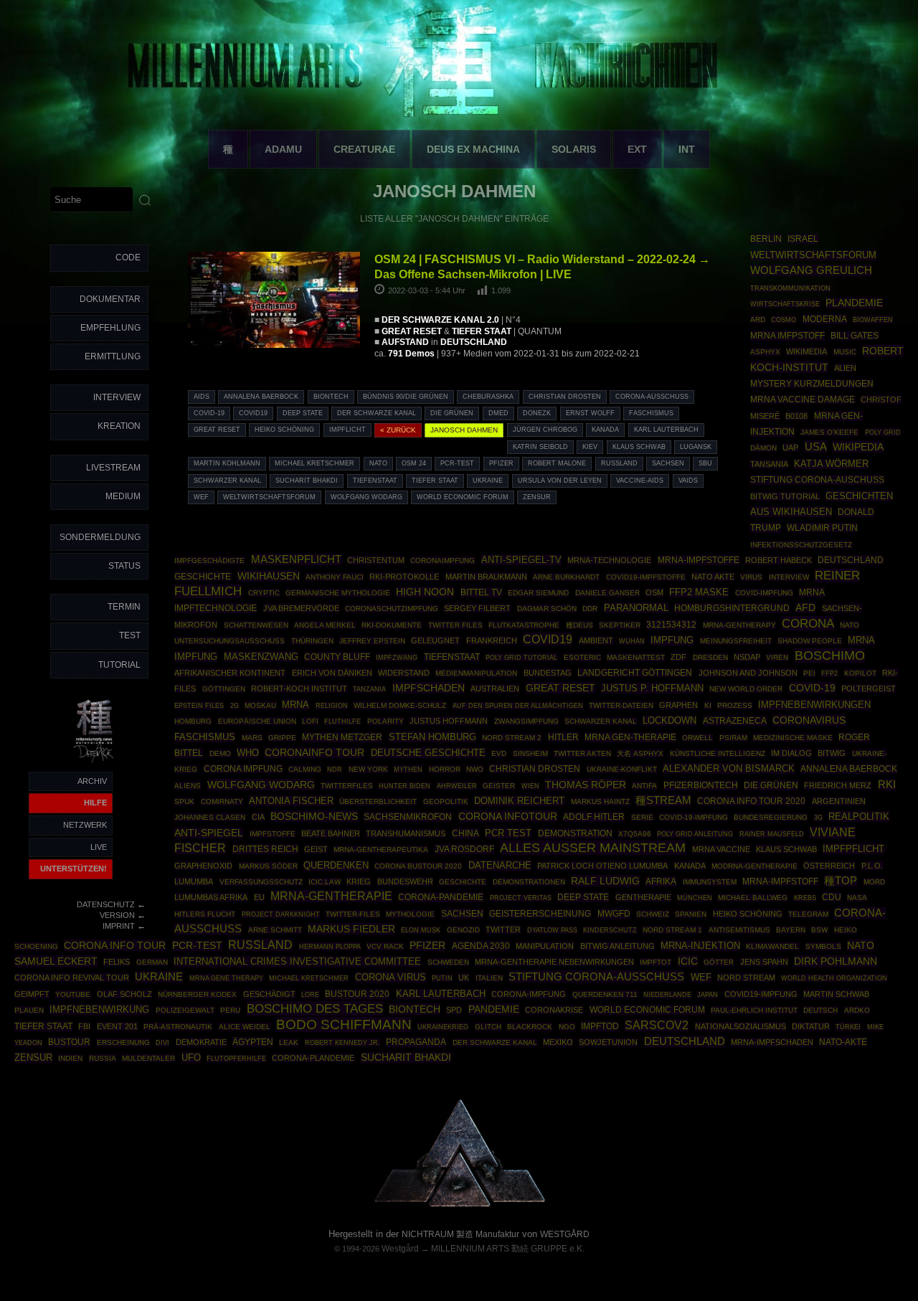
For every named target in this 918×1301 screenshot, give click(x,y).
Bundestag (548, 672)
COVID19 (253, 413)
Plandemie (854, 303)
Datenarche (499, 865)
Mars (252, 738)
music (844, 352)
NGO (567, 1027)
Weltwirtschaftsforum (269, 497)
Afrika (660, 881)
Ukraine (488, 480)
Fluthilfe (342, 721)
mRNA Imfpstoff (787, 336)
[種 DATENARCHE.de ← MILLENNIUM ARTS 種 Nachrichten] (95, 763)
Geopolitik (445, 801)
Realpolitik (858, 816)
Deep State (303, 413)
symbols (823, 946)
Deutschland (684, 1041)
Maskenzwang (261, 656)
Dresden (710, 657)
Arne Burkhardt (566, 577)
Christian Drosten (565, 396)
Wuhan (632, 641)
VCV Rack (385, 946)
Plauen (29, 1010)
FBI (84, 1026)
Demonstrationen (529, 882)
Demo (220, 753)
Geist (316, 849)
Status (124, 566)
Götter (719, 962)
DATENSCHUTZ (106, 904)
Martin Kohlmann (227, 463)
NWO (474, 769)
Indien (70, 1058)
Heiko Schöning (284, 429)
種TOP (840, 880)
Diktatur (811, 1026)
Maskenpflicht (296, 559)
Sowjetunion (608, 1042)
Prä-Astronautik (177, 1027)
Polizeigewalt (185, 1010)
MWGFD (613, 914)
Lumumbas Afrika (210, 897)
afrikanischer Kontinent (229, 672)
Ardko (857, 1010)
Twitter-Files (353, 914)
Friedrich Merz (837, 785)
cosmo (783, 319)
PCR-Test (457, 463)
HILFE (95, 802)
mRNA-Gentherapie (331, 896)
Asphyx (765, 352)
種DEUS (579, 625)
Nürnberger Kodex (197, 994)
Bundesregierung (771, 817)
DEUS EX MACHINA (473, 149)
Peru (230, 1010)
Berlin (766, 239)
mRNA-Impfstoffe (698, 560)
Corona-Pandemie (440, 897)
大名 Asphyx (640, 753)
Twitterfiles (347, 786)
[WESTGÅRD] (459, 1204)
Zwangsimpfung (526, 721)
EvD (498, 753)
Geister (499, 786)
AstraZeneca (735, 721)
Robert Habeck (778, 560)
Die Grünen (451, 413)
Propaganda (416, 1042)
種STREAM (663, 800)
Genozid (463, 930)
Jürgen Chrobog (545, 429)
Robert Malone (557, 463)
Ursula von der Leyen (560, 480)
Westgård (400, 1249)
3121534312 (671, 625)
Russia (102, 1058)
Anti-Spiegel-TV (521, 559)
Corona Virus (390, 977)
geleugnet (435, 640)
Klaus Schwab (639, 446)
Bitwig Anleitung (617, 946)
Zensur (537, 497)
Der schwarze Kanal (376, 413)
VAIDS (688, 480)
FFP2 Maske (699, 592)
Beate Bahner (330, 833)
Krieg (358, 881)
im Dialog (791, 753)
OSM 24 (414, 463)
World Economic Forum (462, 497)
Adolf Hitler (594, 817)
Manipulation (545, 946)
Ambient (596, 640)
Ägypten (252, 1041)
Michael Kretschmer (314, 463)
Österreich (829, 865)
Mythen (408, 769)
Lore (310, 994)
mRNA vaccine (721, 849)
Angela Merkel (325, 625)
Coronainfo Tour (314, 752)
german (152, 962)
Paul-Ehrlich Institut (754, 1010)
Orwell (697, 738)
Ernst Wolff (590, 413)
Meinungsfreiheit (736, 641)
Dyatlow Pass (552, 930)
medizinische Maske (793, 738)
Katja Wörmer (831, 464)
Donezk (537, 413)
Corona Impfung (243, 769)
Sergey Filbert (477, 608)
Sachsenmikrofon (408, 817)
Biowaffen (873, 319)
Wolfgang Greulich (811, 270)
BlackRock (529, 1027)
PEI (809, 673)
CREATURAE (364, 149)
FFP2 (829, 673)
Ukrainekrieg (442, 1027)
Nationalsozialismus (740, 1026)
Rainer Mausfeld (771, 834)
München (694, 898)
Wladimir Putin (822, 527)
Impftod (600, 1026)
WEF (201, 497)
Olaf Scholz (124, 994)
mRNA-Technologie (609, 560)
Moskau (260, 705)
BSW (819, 930)
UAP (790, 447)
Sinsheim (530, 753)
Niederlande (667, 994)
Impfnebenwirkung (99, 1009)
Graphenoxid (203, 865)
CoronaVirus (809, 720)
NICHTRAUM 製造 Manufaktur (460, 1234)
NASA (857, 898)
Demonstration (575, 833)
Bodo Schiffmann (344, 1024)
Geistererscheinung (540, 913)
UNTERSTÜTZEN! (73, 868)
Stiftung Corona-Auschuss (817, 480)
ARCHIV (92, 781)
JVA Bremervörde (301, 608)
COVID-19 (209, 413)
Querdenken (336, 866)
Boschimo (830, 655)
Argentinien (839, 801)
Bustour (69, 1042)
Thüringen (312, 641)
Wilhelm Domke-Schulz (400, 705)
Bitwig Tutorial (785, 496)
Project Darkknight (281, 914)
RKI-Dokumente (391, 625)
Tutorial (119, 665)
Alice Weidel (244, 1027)
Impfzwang (396, 657)
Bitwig (832, 753)
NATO (378, 463)
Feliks (116, 961)
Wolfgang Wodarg (366, 497)
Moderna (825, 319)
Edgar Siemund (538, 593)
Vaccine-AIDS (639, 480)
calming (304, 769)
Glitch (488, 1027)
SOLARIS (574, 149)
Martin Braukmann (486, 576)
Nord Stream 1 (672, 930)
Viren (777, 657)
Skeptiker (619, 625)
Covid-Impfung (764, 593)
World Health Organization (834, 978)
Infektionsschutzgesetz (801, 545)
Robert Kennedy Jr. (342, 1042)
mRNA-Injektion (700, 945)
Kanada (605, 429)
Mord (874, 882)
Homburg (193, 721)
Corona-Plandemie (313, 1058)
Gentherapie (643, 897)
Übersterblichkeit (378, 801)
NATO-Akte (843, 1041)
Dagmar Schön (547, 608)
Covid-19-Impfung (693, 817)
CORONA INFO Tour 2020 (751, 800)
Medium (123, 496)
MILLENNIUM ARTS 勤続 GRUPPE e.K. (508, 1249)
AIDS (201, 396)
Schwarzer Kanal (227, 480)
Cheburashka (488, 396)
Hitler (563, 737)
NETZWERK (85, 824)
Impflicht (347, 429)
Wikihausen (268, 576)
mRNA (295, 704)
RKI (887, 784)
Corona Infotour (507, 816)
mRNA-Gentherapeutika (380, 849)
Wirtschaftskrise (785, 304)
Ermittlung (113, 356)
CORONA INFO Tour (115, 945)
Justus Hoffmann (449, 720)
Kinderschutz (610, 930)
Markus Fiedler (351, 929)
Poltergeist (868, 688)
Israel (802, 239)
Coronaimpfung (442, 560)
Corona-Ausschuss (651, 396)
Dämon (763, 448)
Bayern (790, 930)
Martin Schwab (836, 994)
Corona (808, 623)
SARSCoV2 (656, 1025)
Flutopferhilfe (236, 1058)
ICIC (688, 961)
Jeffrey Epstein (372, 641)
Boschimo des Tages (315, 1008)
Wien (530, 786)
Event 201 (117, 1026)
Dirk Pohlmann (835, 961)
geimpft (31, 994)
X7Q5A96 (634, 834)
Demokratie (201, 1042)
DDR (589, 608)
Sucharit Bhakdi (306, 480)
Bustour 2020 (357, 994)
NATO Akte (712, 576)
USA (816, 446)
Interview (117, 397)
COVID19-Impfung (761, 994)
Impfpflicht (853, 848)
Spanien (690, 914)
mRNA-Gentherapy (739, 625)
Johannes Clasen (209, 817)
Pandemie (493, 1009)
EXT (637, 149)
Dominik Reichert (519, 800)
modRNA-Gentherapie (754, 866)
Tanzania (369, 689)
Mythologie (410, 914)
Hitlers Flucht (204, 914)
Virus (751, 577)
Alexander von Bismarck (729, 768)
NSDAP (747, 657)
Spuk (184, 801)
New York (368, 769)
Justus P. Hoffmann (652, 688)
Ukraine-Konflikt (622, 769)
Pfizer (501, 463)
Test (130, 635)
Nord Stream (746, 977)
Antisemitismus (739, 930)
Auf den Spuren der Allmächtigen (518, 705)
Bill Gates (855, 335)
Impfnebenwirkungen (814, 704)
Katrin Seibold (540, 446)
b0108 (796, 416)
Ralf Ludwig (605, 880)
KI (707, 705)
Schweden (448, 962)
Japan (707, 994)
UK (463, 977)
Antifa (644, 786)
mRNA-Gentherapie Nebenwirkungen (554, 961)
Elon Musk (420, 930)
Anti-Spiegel (208, 833)
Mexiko (558, 1042)
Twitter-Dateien (621, 705)
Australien (494, 688)
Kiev (589, 446)
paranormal (636, 607)
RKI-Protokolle (404, 576)
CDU (831, 897)
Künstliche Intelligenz (717, 753)
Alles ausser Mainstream (593, 848)
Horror (444, 769)
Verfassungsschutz (261, 882)
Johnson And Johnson (748, 672)
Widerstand (404, 672)
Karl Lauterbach (666, 429)
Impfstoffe (272, 834)
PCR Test (508, 833)
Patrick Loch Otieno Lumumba (602, 865)
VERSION (117, 915)
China (465, 833)
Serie (642, 817)
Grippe (282, 738)
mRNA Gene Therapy (226, 978)
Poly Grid (883, 432)
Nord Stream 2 (511, 738)
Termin (124, 607)
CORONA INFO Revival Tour (71, 977)
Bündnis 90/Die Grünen (405, 396)
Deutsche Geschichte (428, 752)
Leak (288, 1042)
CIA (258, 817)
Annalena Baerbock (261, 396)
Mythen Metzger (342, 737)
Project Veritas (521, 898)
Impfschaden (428, 688)
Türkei (848, 1027)
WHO (248, 752)
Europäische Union (257, 721)
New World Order (745, 689)
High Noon (425, 592)
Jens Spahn (764, 961)
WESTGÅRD (565, 1234)
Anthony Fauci (335, 577)
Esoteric (582, 657)
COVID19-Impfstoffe (646, 577)
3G (818, 817)
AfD (805, 607)
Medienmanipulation (476, 673)
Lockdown (669, 721)
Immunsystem (710, 882)
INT (686, 149)
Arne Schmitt (275, 930)
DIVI (162, 1042)
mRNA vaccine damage (802, 399)
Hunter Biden (404, 786)
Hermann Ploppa (330, 946)
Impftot (655, 962)
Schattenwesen (256, 625)
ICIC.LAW (324, 882)
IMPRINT (119, 926)
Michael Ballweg (752, 898)
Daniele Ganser (607, 593)
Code (128, 257)
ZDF (678, 657)
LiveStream (113, 468)
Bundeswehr (405, 881)
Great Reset (217, 429)
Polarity (385, 721)
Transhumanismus (405, 833)
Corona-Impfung (528, 994)
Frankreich (491, 640)
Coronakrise (554, 1010)
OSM (654, 592)
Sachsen (668, 463)
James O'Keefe (829, 432)
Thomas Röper (585, 784)
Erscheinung (123, 1042)
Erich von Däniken (332, 672)
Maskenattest (636, 657)
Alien (845, 368)
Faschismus (651, 413)
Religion (332, 705)
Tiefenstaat (375, 480)
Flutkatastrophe (523, 625)
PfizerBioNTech (700, 785)
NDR (334, 769)
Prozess (734, 705)
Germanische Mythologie (337, 593)
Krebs (805, 898)
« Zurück (398, 430)
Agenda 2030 (481, 946)
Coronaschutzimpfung (391, 608)
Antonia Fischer (291, 800)
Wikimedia (806, 351)
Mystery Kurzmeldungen (812, 383)
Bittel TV (481, 592)
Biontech (331, 396)
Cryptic (264, 593)
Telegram (808, 914)
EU (259, 897)
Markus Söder (268, 866)
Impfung (672, 640)
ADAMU (283, 149)
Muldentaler (148, 1058)
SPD (454, 1010)
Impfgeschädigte (209, 560)
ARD (757, 319)
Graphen (678, 705)
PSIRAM (733, 738)
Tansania (769, 464)
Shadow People (809, 641)
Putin (442, 978)
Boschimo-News (314, 816)
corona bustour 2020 (418, 866)
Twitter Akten (582, 753)
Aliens (187, 786)
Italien (489, 978)
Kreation (119, 426)
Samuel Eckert (56, 961)
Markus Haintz (600, 801)
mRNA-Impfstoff (780, 881)
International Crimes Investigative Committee (297, 961)
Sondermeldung (100, 537)
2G (234, 705)
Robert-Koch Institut (299, 688)
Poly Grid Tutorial (521, 657)
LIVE (98, 847)
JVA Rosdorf (464, 849)
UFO (191, 1057)
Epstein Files (199, 705)
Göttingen (223, 689)
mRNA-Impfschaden (772, 1042)
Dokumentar (110, 299)
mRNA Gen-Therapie (630, 737)
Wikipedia (858, 447)
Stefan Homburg (432, 737)
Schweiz (652, 914)
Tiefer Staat (435, 480)
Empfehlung (110, 328)
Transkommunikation (790, 288)
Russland (619, 463)
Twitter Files (455, 625)
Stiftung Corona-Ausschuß (596, 976)
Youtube (72, 994)
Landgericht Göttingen (634, 672)
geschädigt (269, 994)
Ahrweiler (457, 786)
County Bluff (337, 657)
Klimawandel (772, 946)
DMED (498, 413)
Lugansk (695, 446)
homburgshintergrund (732, 608)
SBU (705, 463)
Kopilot (860, 673)
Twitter (503, 929)
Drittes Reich (265, 849)
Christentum (375, 560)
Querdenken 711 (605, 994)
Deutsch (820, 1010)
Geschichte (462, 882)
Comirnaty (222, 801)
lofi (310, 721)
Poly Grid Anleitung (695, 834)
